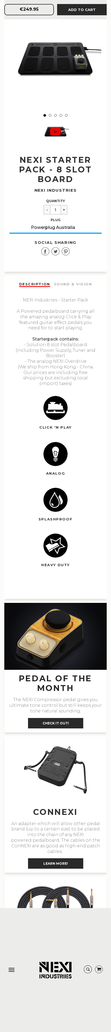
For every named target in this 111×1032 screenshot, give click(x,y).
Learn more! (55, 863)
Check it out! (55, 723)
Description (34, 284)
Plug (56, 220)
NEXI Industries (55, 190)
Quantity (55, 201)
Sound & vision (73, 284)
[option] (55, 59)
